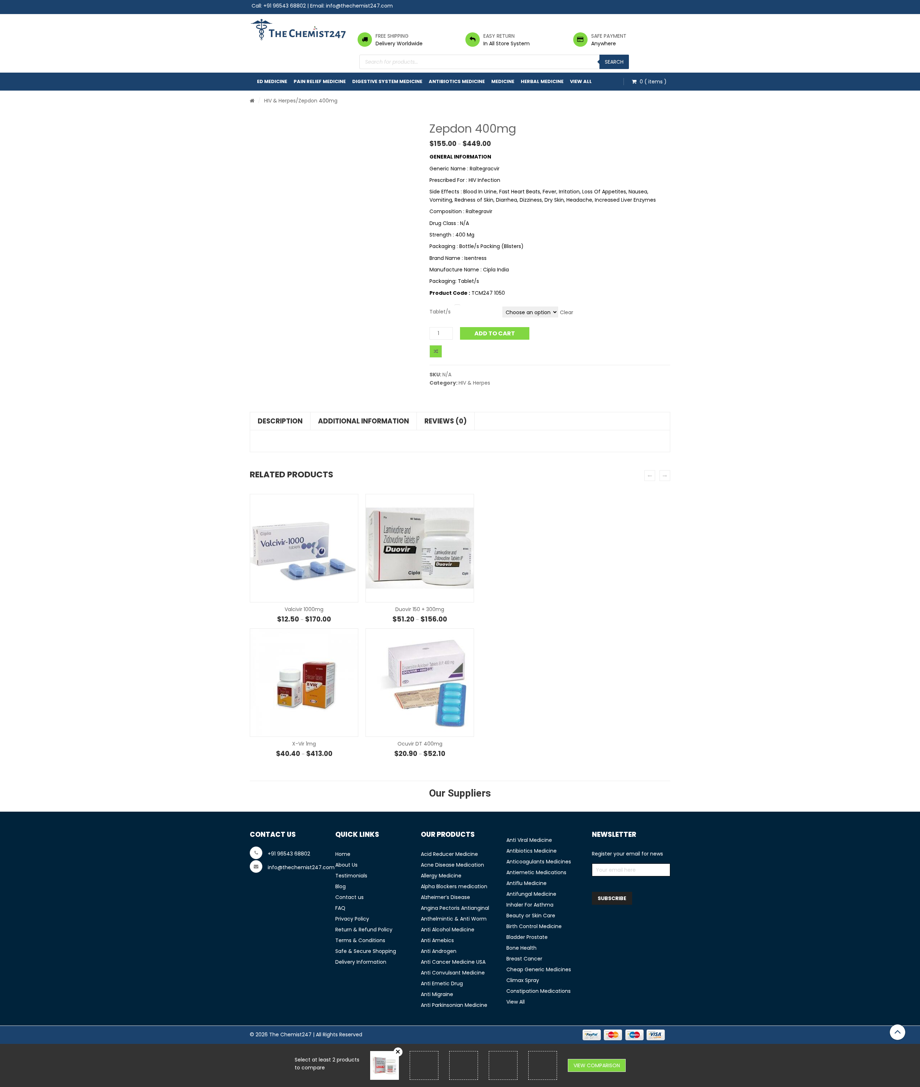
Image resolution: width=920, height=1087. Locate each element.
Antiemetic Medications (536, 872)
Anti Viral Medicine (529, 840)
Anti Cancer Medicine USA (453, 962)
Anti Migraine (437, 994)
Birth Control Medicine (534, 926)
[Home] (252, 101)
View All (581, 81)
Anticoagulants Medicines (538, 861)
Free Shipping (392, 36)
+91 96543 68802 (284, 5)
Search (614, 61)
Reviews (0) (445, 421)
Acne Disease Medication (452, 864)
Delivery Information (360, 962)
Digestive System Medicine (387, 81)
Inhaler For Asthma (529, 904)
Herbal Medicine (542, 81)
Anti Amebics (437, 940)
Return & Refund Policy (363, 929)
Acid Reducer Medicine (449, 854)
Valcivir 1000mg (304, 609)
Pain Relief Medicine (320, 81)
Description (280, 421)
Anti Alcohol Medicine (447, 929)
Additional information (363, 421)
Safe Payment (608, 36)
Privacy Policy (352, 918)
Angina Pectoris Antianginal (455, 908)
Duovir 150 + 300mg (419, 609)
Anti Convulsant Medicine (453, 972)
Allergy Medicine (441, 875)
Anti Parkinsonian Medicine (454, 1005)
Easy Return (499, 36)
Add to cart (494, 333)
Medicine (502, 81)
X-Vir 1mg (304, 743)
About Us (346, 864)
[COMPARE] (435, 351)
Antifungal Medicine (531, 894)
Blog (340, 886)
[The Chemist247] (298, 29)
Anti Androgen (438, 951)
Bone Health (521, 947)
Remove (398, 1051)
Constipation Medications (538, 991)
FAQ (340, 908)
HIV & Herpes (280, 100)
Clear (566, 312)
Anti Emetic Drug (442, 983)
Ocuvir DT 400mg (419, 743)
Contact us (349, 897)
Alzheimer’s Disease (445, 897)
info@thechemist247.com (359, 5)
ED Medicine (272, 81)
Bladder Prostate (527, 937)
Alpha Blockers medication (454, 886)
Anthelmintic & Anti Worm (454, 918)
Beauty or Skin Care (530, 915)
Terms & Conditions (360, 940)
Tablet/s (440, 311)
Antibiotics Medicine (457, 81)
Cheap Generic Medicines (538, 969)
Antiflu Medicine (526, 883)
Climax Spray (522, 980)
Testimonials (351, 875)
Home (342, 854)
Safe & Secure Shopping (365, 951)
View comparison (597, 1065)
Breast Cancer (524, 958)
